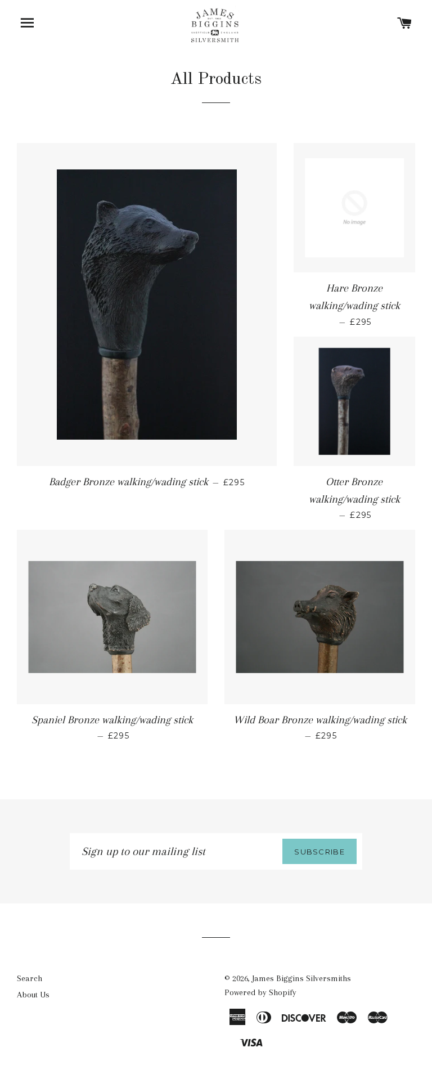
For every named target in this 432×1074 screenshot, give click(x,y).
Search (29, 978)
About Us (33, 995)
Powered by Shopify (260, 992)
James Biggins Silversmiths (301, 978)
